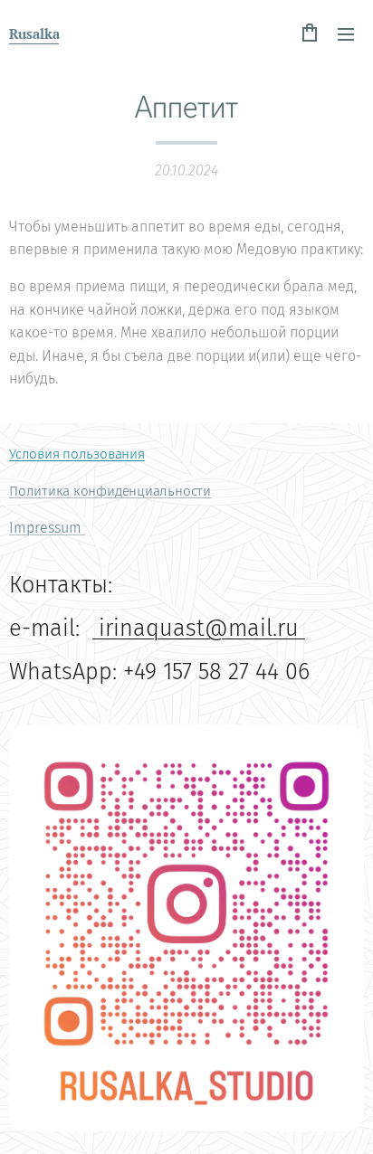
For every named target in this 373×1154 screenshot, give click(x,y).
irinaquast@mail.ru (198, 628)
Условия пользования (77, 454)
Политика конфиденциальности (110, 491)
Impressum (47, 527)
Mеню (346, 33)
